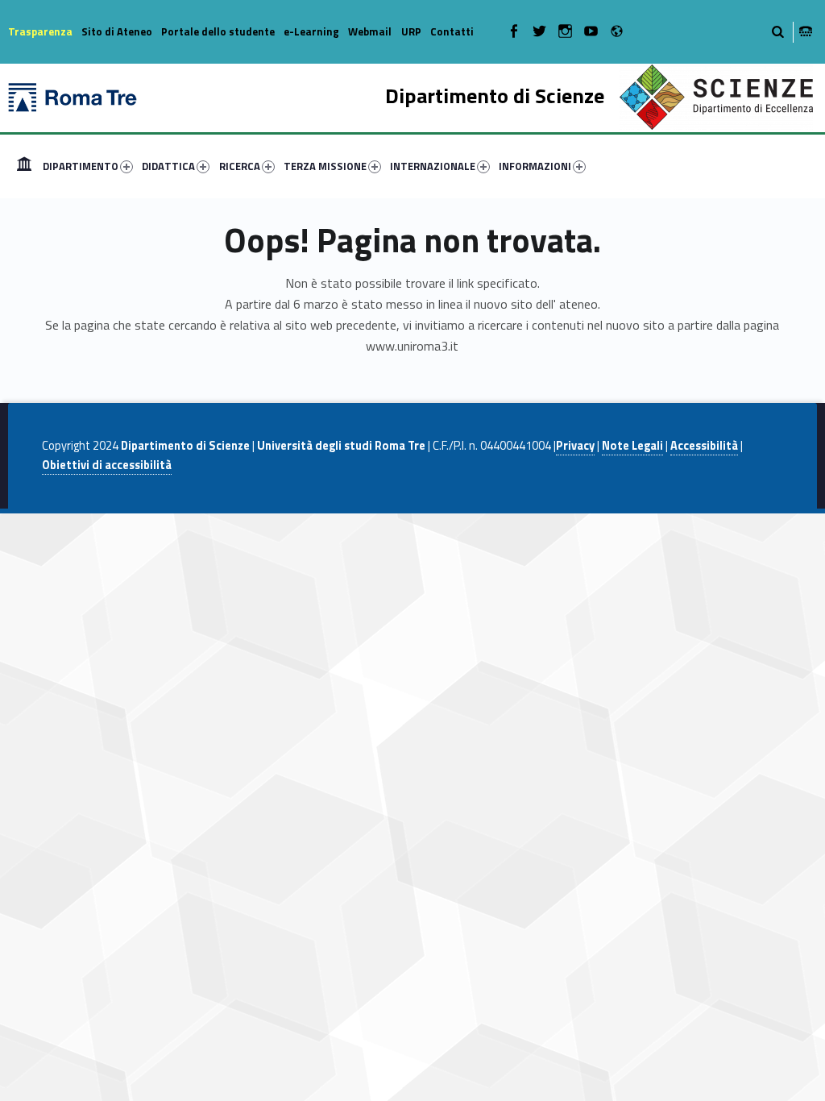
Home (24, 166)
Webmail (370, 31)
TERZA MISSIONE (325, 166)
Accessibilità (704, 446)
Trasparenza (40, 31)
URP (411, 31)
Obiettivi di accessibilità (107, 465)
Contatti (452, 31)
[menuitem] (24, 166)
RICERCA (239, 166)
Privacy (575, 446)
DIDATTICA (168, 166)
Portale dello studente (218, 31)
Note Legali (632, 446)
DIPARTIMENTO (80, 166)
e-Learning (311, 31)
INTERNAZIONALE (432, 166)
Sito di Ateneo (116, 31)
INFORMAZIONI (535, 166)
